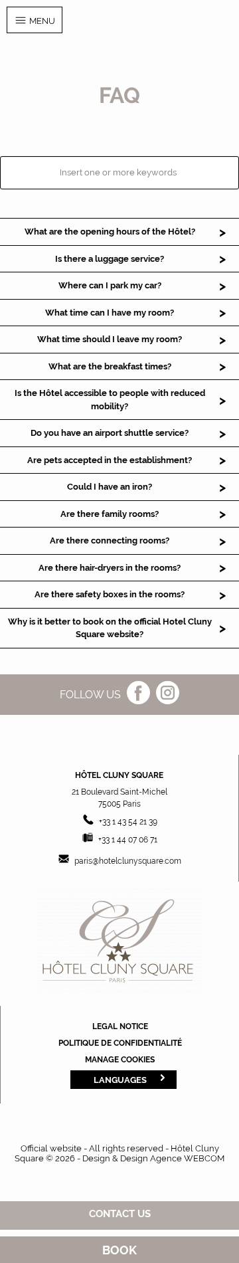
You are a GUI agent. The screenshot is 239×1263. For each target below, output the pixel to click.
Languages (120, 1079)
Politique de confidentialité (120, 1043)
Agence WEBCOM (187, 1158)
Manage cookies (120, 1059)
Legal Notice (120, 1026)
